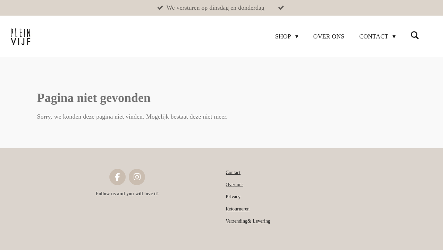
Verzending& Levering (248, 221)
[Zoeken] (415, 35)
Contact (233, 172)
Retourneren (238, 209)
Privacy (233, 196)
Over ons (234, 184)
